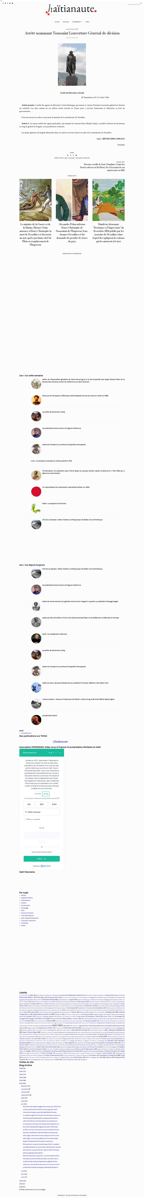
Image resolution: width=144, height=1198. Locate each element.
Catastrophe (79, 1006)
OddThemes (83, 1195)
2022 (21, 1080)
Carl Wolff (65, 1006)
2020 (21, 1181)
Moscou (94, 1040)
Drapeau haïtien (110, 1014)
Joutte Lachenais (58, 1032)
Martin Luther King (108, 1038)
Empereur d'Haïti (94, 1016)
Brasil (41, 1004)
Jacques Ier (121, 1028)
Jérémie (43, 1032)
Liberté (109, 1036)
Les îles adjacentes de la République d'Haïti (69, 1036)
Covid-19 (110, 1010)
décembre (24, 1086)
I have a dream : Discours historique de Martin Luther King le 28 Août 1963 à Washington (78, 699)
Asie (59, 999)
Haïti (22, 910)
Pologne (76, 1047)
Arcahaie (119, 997)
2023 (21, 1077)
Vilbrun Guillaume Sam (46, 1059)
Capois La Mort (40, 1006)
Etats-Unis (42, 1019)
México (65, 1040)
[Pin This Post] (73, 155)
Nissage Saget (90, 1043)
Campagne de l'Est (107, 1004)
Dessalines (110, 1012)
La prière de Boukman (70, 1034)
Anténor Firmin (103, 997)
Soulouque (119, 1053)
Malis (83, 1038)
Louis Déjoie (49, 1038)
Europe (60, 1019)
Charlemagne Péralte (118, 1006)
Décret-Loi (83, 1012)
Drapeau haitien (98, 1014)
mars (23, 1177)
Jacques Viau (41, 1030)
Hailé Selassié (45, 1025)
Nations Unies (51, 1043)
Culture (23, 903)
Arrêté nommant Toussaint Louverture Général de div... (41, 1130)
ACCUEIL (57, 22)
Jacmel (113, 1028)
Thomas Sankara (68, 1055)
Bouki (104, 1001)
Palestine (62, 1045)
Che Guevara (49, 1008)
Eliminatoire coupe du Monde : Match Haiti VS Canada (41, 1150)
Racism (63, 1049)
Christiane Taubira (60, 1008)
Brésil (47, 1004)
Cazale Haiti (101, 1006)
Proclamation (38, 1049)
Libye (114, 1036)
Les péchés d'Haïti (49, 715)
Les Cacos (117, 1034)
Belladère (115, 999)
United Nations (65, 1057)
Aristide (38, 999)
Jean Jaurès (66, 1030)
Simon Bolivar (107, 1053)
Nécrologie (68, 1043)
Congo (28, 1010)
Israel (101, 1028)
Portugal (113, 1047)
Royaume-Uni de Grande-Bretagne (93, 1051)
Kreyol (110, 1032)
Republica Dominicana (52, 1051)
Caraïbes (49, 1006)
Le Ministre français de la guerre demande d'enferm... (40, 1167)
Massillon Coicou (41, 1040)
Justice (104, 1032)
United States (77, 1057)
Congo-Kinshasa (38, 1010)
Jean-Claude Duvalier (96, 1030)
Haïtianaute (61, 1195)
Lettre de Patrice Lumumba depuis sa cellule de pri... (40, 1121)
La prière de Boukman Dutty (53, 412)
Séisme (66, 1053)
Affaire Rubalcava (99, 995)
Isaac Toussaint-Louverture (90, 1028)
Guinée (30, 1025)
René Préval (37, 1051)
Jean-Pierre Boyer (30, 1032)
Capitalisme (30, 1006)
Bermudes (39, 1001)
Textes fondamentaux (52, 1055)
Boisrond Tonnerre (63, 1001)
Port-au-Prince (94, 1047)
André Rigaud (83, 997)
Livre (35, 1039)
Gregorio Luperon (58, 1023)
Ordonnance (32, 1045)
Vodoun (75, 1059)
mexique (71, 1040)
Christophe (71, 1008)
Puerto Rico (49, 1049)
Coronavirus (79, 1010)
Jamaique (51, 1030)
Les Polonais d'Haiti (90, 1036)
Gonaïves (28, 1023)
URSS (87, 1057)
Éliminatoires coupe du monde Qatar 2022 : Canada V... (41, 1144)
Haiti (66, 158)
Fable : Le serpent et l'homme (54, 503)
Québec (56, 1049)
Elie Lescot (81, 1016)
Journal (49, 1032)
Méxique (79, 1040)
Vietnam (35, 1059)
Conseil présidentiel (51, 1010)
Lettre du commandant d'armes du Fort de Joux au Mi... (41, 1164)
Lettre (100, 1036)
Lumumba (58, 1038)
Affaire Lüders (88, 995)
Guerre (77, 1023)
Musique (101, 1040)
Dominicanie (25, 905)
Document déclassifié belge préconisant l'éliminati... (40, 1127)
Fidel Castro (118, 1018)
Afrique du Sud (118, 995)
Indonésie (58, 1028)
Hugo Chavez (32, 1028)
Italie (107, 1028)
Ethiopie (52, 1018)
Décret (61, 158)
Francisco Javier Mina (62, 1021)
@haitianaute (60, 742)
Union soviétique (54, 1057)
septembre (25, 1095)
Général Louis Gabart (117, 1021)
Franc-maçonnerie (39, 1021)
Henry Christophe (27, 913)
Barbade (80, 999)
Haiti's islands (73, 1025)
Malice (78, 1038)
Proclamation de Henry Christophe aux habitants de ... (41, 1124)
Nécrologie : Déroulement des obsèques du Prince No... (41, 1135)
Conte (71, 1010)
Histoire (22, 1028)
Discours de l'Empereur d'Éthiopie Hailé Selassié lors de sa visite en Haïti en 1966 (75, 396)
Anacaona (75, 997)
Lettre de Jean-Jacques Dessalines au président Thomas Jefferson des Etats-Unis (75, 683)
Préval (29, 1049)
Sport (29, 1055)
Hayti (81, 1026)
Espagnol (31, 1019)
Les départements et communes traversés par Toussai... (42, 1147)
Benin (121, 999)
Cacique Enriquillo (66, 1004)
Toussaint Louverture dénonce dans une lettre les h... (41, 1159)
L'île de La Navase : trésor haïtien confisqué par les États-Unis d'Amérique (72, 520)
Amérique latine (53, 997)
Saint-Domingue (119, 1051)
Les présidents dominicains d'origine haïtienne (61, 428)
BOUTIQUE (66, 22)
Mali (73, 1038)
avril (22, 1174)
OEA (122, 1043)
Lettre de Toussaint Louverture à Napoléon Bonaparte (64, 444)
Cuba (25, 1012)
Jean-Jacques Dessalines (29, 918)
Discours (58, 1014)
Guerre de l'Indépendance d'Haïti (99, 1023)
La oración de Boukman (55, 1034)
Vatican (108, 1057)
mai (22, 1171)
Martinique (119, 1038)
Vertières (22, 1059)
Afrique (23, 895)
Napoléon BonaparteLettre (37, 1043)
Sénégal (98, 1053)
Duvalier (29, 1016)
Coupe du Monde (89, 1010)
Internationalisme (27, 915)
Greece (49, 1023)
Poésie (54, 1047)
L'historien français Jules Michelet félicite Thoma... (40, 1112)
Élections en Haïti (70, 1016)
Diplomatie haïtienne (42, 1014)
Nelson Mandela (79, 1043)
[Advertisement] (35, 360)
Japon (58, 1030)
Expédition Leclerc (71, 1019)
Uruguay (94, 1057)
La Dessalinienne (25, 1034)
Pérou (28, 1047)
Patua (113, 1045)
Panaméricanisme (85, 1045)
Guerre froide (22, 1025)
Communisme (111, 1008)
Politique (68, 1047)
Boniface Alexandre (94, 1001)
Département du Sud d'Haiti (96, 1012)
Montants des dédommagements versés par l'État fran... (42, 1106)
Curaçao (40, 1012)
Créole (118, 1010)
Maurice (51, 1040)
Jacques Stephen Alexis (29, 1030)
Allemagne (41, 997)
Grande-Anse (36, 1023)
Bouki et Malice (112, 1001)
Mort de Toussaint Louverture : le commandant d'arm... (41, 1156)
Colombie (89, 1008)
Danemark (56, 1012)
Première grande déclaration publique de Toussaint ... (41, 1118)
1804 (31, 995)
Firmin (21, 1021)
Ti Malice (77, 1055)
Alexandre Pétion (27, 898)
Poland (62, 1047)
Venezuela (24, 923)
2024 (21, 1074)
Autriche (65, 999)
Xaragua (83, 1059)
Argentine (30, 999)
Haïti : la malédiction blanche (54, 634)
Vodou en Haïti (66, 1059)
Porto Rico (105, 1047)
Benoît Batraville (29, 1001)
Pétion (39, 1047)
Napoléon (110, 1041)
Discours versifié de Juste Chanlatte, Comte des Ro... (40, 1132)
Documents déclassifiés (72, 1014)
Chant (108, 1006)
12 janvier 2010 (23, 995)
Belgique (107, 999)
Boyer (34, 1004)
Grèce (44, 1023)
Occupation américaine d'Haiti (107, 1043)
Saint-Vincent (35, 1053)
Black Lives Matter (50, 1001)
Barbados (87, 999)
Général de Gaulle (104, 1021)
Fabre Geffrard (85, 1018)
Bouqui (28, 1004)
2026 (21, 1068)
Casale (72, 1006)
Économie (38, 1016)
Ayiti (71, 1000)
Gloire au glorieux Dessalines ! (33, 1153)
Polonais (84, 1047)
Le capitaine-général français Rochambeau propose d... (41, 1115)
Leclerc (101, 1034)
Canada (116, 1004)
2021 (20, 1083)
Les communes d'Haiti (31, 1036)
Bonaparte (82, 1002)
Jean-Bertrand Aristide (79, 1030)
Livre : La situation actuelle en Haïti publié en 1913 (51, 461)
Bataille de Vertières (97, 999)
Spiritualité (22, 1055)
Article (52, 1000)
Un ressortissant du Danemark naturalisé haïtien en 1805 (65, 487)
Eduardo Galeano (48, 1016)
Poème (47, 1047)
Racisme (71, 1049)
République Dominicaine (71, 1051)
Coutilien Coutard (101, 1010)
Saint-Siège (26, 1053)
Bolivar (74, 1001)
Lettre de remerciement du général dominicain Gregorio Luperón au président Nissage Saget (80, 601)
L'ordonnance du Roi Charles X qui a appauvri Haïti (40, 1109)
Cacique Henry (77, 1004)
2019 (20, 1184)
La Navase (43, 1034)
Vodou (23, 925)
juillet (23, 1101)
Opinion (22, 1045)
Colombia (81, 1008)
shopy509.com (26, 733)
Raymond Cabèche (109, 1049)
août (22, 1098)
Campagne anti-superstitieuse (91, 1004)
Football (28, 1021)
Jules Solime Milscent (83, 1032)
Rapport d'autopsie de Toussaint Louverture (38, 1141)
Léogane (109, 1034)
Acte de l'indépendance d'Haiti (71, 995)
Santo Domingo (47, 1053)
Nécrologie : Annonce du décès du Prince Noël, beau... (41, 1138)
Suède (34, 1055)
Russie (108, 1051)
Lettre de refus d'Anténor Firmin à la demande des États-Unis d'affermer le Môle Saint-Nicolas (80, 618)
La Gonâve (35, 1034)
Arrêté (56, 158)
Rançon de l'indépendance (85, 1049)
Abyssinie (56, 995)
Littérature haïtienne (25, 1038)
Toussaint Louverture (82, 158)
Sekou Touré (90, 1053)
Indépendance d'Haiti (45, 1028)
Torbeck (85, 1055)
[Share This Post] (70, 155)
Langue (82, 1034)
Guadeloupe (68, 1023)
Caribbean (58, 1006)
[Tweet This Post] (67, 155)
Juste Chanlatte (96, 1032)
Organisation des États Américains (48, 1045)
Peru (33, 1047)
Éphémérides (77, 22)
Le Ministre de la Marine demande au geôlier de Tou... (40, 1161)
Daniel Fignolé (66, 1012)
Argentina (22, 999)
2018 (20, 1187)
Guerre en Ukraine (117, 1023)
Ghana (21, 1023)
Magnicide (66, 1038)
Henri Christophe (91, 1026)
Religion (28, 1051)
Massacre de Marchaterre (26, 1040)
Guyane (37, 1025)
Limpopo (120, 1036)
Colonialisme (25, 900)
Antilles (112, 997)
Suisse (40, 1055)
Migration (87, 1040)
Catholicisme (89, 1006)
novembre (24, 1089)
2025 (21, 1071)
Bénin (20, 1001)
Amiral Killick (66, 997)
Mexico (58, 1040)
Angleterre (93, 997)
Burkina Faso (55, 1004)
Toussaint (71, 158)
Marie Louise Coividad (94, 1038)
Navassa (60, 1043)
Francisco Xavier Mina (76, 1021)
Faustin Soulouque (107, 1018)
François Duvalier (90, 1021)
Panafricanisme (72, 1045)
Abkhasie (48, 995)
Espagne (22, 1019)
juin (22, 1104)
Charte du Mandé (26, 1008)
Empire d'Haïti (107, 1016)
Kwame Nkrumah (120, 1032)
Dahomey (48, 1012)
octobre (24, 1092)
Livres (87, 22)
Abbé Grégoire (40, 995)
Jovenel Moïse (70, 1032)
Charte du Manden (38, 1008)
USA (100, 1057)
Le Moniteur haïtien (91, 1034)
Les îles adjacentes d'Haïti (48, 1036)
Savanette (58, 1053)
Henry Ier (119, 1026)
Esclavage (24, 908)
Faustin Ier (96, 1018)
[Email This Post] (76, 155)
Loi (41, 1039)
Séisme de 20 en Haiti (77, 1053)
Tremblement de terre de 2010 (31, 1057)
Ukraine (44, 1057)
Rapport (99, 1049)
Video (29, 1059)
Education (59, 1016)
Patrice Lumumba (104, 1045)
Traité (123, 1055)
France (49, 1021)
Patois (95, 1045)
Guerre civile (84, 1023)
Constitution (63, 1010)
